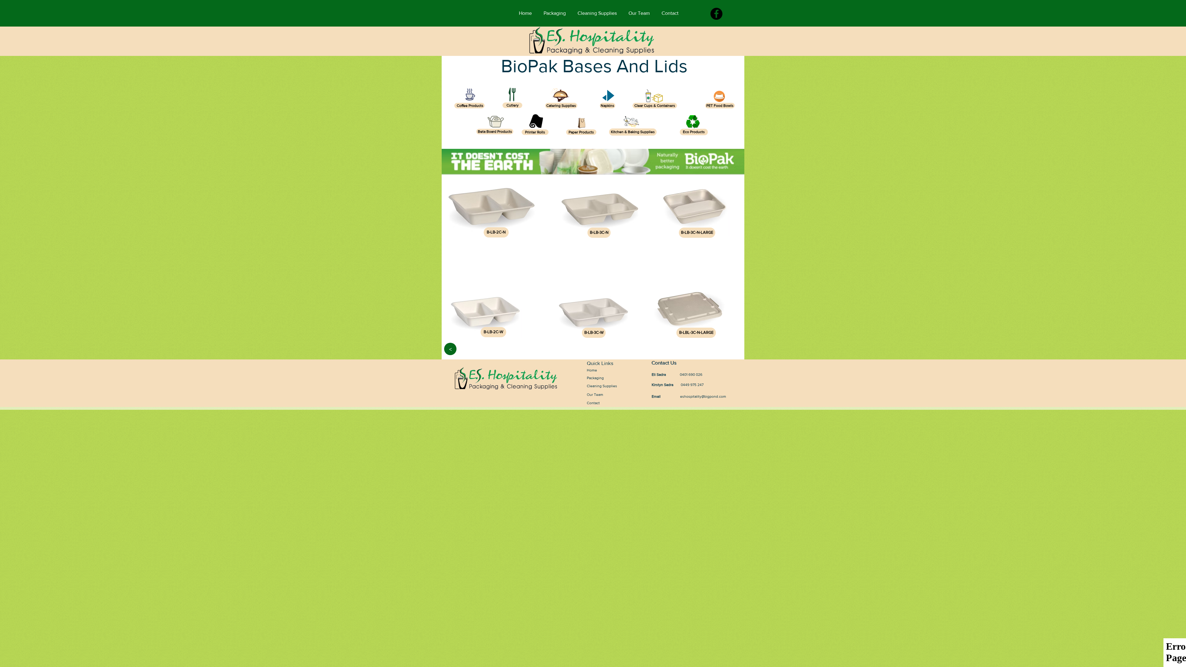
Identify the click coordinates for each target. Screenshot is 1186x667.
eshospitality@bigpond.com (703, 396)
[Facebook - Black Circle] (716, 14)
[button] (496, 232)
